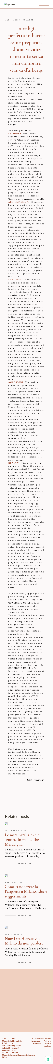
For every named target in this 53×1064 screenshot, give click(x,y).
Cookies (47, 1046)
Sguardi (28, 20)
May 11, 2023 (12, 20)
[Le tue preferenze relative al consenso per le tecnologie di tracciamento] (48, 1059)
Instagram (36, 1041)
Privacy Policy (47, 1042)
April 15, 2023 (13, 934)
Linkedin (37, 1044)
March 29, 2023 (14, 882)
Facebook (36, 1039)
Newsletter (46, 1039)
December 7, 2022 (16, 830)
